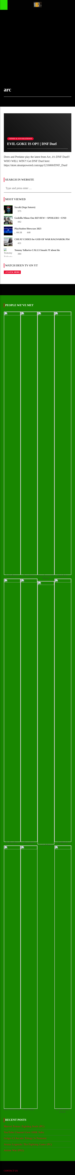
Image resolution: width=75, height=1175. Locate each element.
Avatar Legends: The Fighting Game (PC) (28, 1144)
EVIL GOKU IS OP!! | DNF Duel (32, 144)
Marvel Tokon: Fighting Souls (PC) (24, 1126)
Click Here (13, 272)
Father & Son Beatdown (20, 139)
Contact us (11, 1170)
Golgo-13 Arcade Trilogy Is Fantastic (25, 1138)
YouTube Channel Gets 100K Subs (24, 1132)
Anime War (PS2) (14, 1150)
